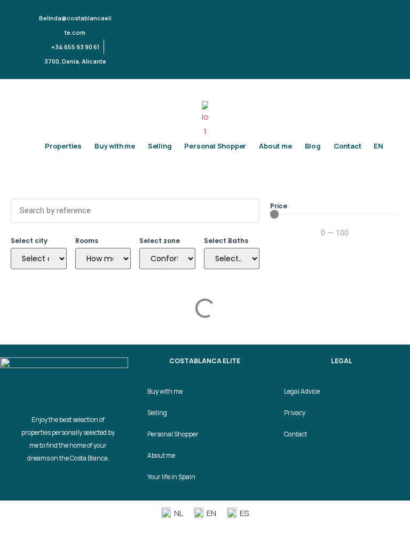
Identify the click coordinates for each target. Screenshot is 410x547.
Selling (160, 146)
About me (275, 146)
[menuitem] (378, 145)
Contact (347, 146)
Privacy (294, 412)
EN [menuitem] (211, 513)
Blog (313, 146)
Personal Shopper (215, 146)
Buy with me (114, 146)
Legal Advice (302, 391)
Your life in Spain (171, 476)
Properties (63, 146)
